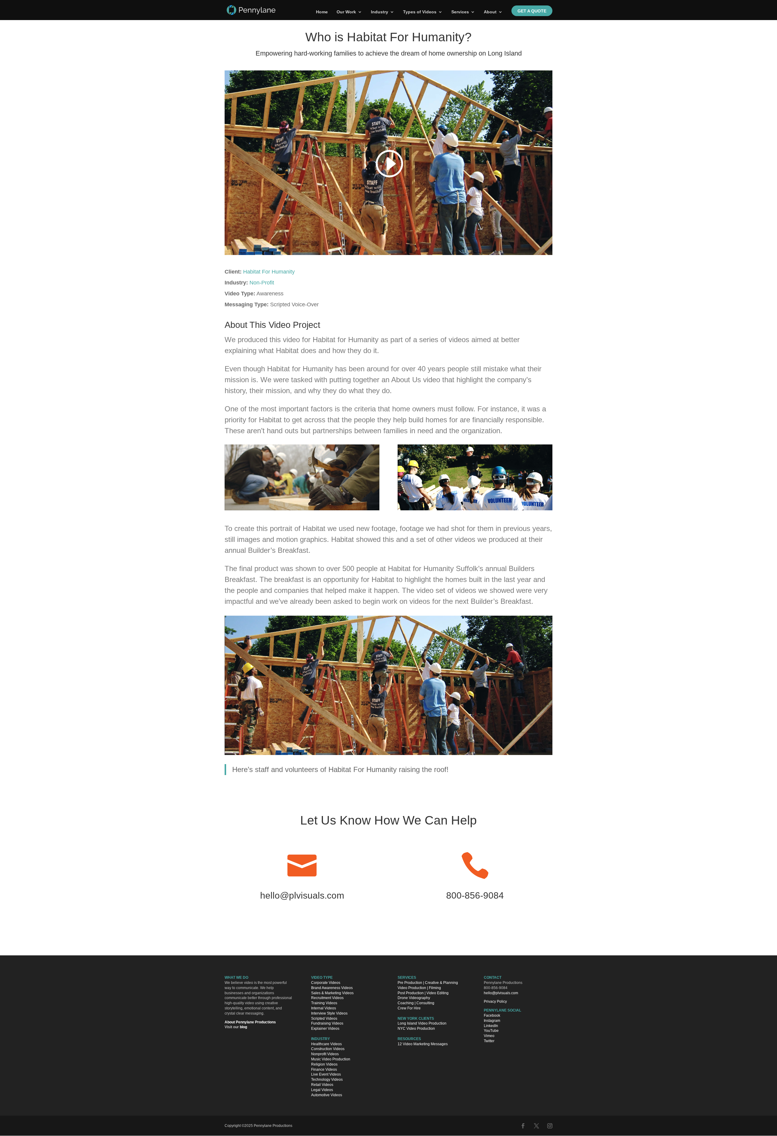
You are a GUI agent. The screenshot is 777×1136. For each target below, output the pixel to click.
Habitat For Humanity (269, 272)
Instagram (492, 1021)
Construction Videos (327, 1049)
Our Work (346, 12)
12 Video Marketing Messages (423, 1044)
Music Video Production (330, 1059)
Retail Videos (322, 1085)
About (490, 12)
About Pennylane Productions (250, 1022)
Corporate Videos (325, 983)
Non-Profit (261, 283)
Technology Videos (327, 1079)
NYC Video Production (416, 1028)
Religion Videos (324, 1064)
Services (460, 12)
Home (322, 12)
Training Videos (324, 1003)
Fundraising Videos (327, 1023)
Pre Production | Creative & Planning (428, 983)
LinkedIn (491, 1026)
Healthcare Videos (326, 1044)
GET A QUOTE (531, 11)
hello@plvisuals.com (302, 895)
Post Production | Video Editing (423, 993)
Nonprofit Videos (325, 1054)
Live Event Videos (326, 1074)
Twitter (489, 1041)
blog (243, 1027)
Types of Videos (419, 12)
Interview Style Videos (329, 1013)
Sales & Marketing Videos (332, 993)
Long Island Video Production (422, 1023)
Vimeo (489, 1036)
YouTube (491, 1031)
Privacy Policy (495, 1001)
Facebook (492, 1015)
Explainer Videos (325, 1028)
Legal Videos (322, 1090)
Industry (379, 12)
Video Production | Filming (419, 988)
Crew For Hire (409, 1008)
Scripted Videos (324, 1018)
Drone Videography (414, 998)
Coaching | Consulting (416, 1003)
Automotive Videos (326, 1095)
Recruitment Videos (327, 998)
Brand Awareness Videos (332, 988)
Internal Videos (323, 1008)
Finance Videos (324, 1069)
